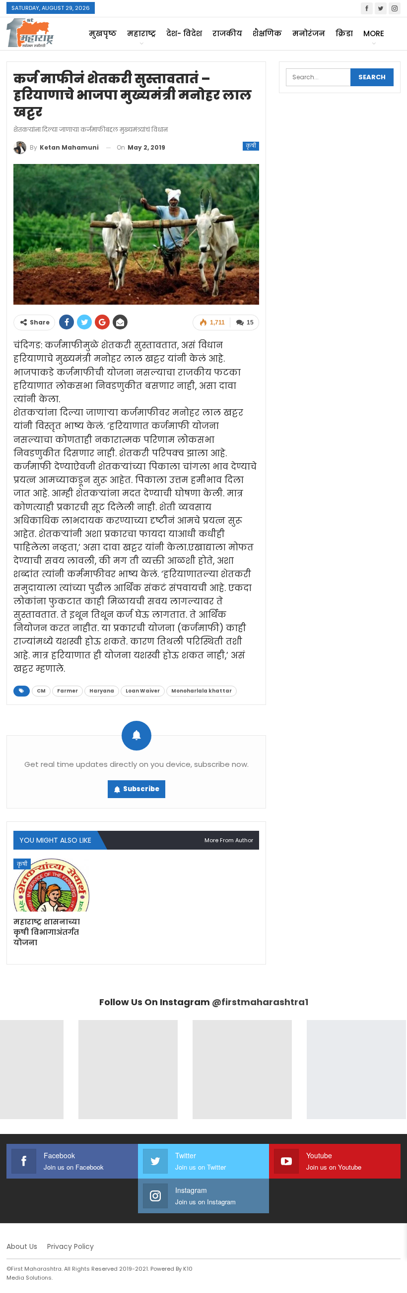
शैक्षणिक (267, 33)
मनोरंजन (308, 33)
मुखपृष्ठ (103, 33)
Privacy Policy (70, 1246)
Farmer (67, 691)
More (373, 33)
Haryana (101, 691)
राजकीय (227, 33)
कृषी (251, 146)
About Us (21, 1246)
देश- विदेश (184, 33)
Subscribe (141, 789)
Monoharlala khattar (201, 691)
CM (41, 691)
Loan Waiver (143, 691)
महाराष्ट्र (141, 33)
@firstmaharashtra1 (260, 1002)
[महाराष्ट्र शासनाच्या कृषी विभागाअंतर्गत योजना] (51, 885)
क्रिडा (344, 33)
